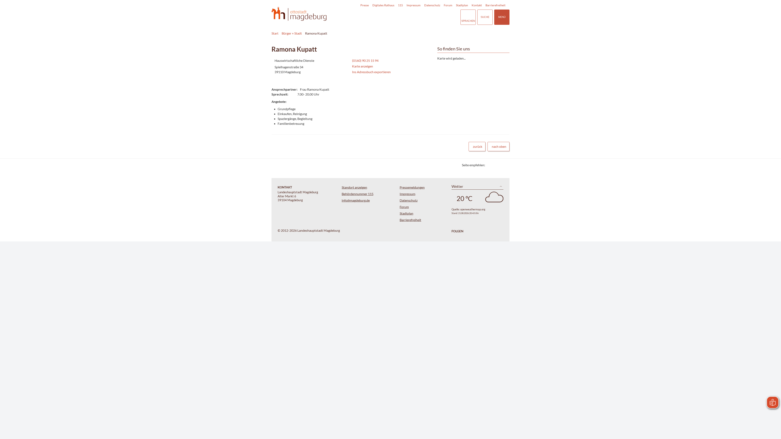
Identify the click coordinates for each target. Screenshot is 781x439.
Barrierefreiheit (495, 5)
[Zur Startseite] (299, 14)
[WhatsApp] (504, 165)
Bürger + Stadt (292, 33)
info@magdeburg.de (356, 200)
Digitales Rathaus (383, 5)
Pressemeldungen (412, 187)
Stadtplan (462, 5)
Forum (448, 5)
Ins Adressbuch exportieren (371, 72)
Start (275, 33)
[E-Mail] (499, 165)
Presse (364, 5)
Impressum (414, 5)
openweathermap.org (472, 209)
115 (400, 5)
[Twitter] (489, 165)
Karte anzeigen (362, 66)
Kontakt (477, 5)
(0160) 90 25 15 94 (365, 60)
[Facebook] (494, 165)
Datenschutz (432, 5)
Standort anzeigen (354, 187)
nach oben (499, 146)
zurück (477, 146)
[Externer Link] (432, 17)
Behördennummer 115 (357, 194)
